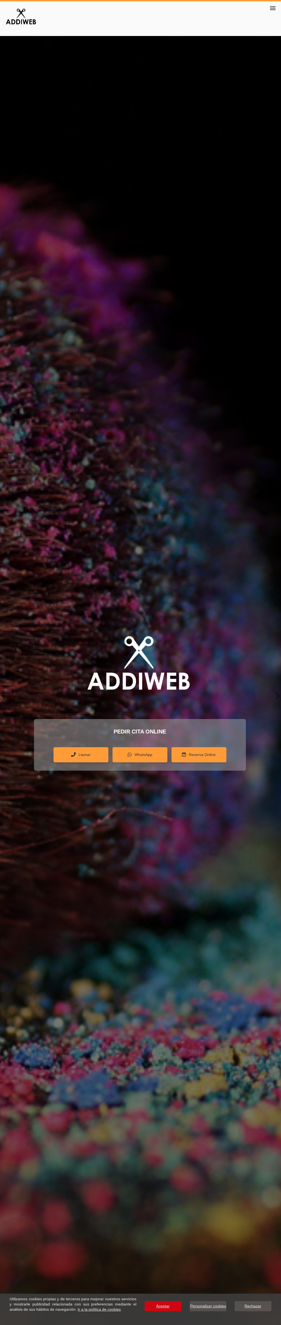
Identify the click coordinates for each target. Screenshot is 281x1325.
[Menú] (273, 8)
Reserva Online (202, 754)
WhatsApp (143, 754)
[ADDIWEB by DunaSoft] (20, 15)
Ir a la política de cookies (99, 1309)
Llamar (84, 754)
